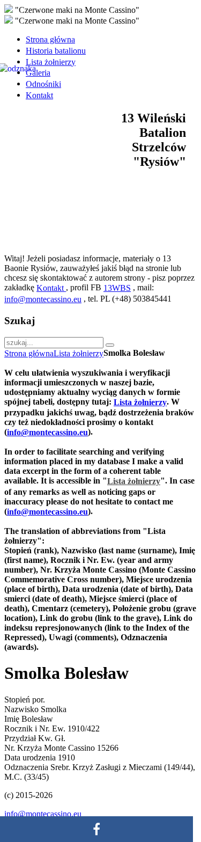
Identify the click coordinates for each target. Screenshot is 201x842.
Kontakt (51, 287)
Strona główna (29, 353)
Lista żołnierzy (78, 353)
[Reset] (110, 345)
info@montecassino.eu (42, 299)
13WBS (117, 287)
